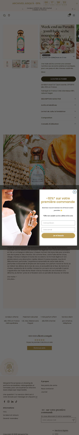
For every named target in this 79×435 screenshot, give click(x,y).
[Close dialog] (74, 192)
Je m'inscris (58, 235)
